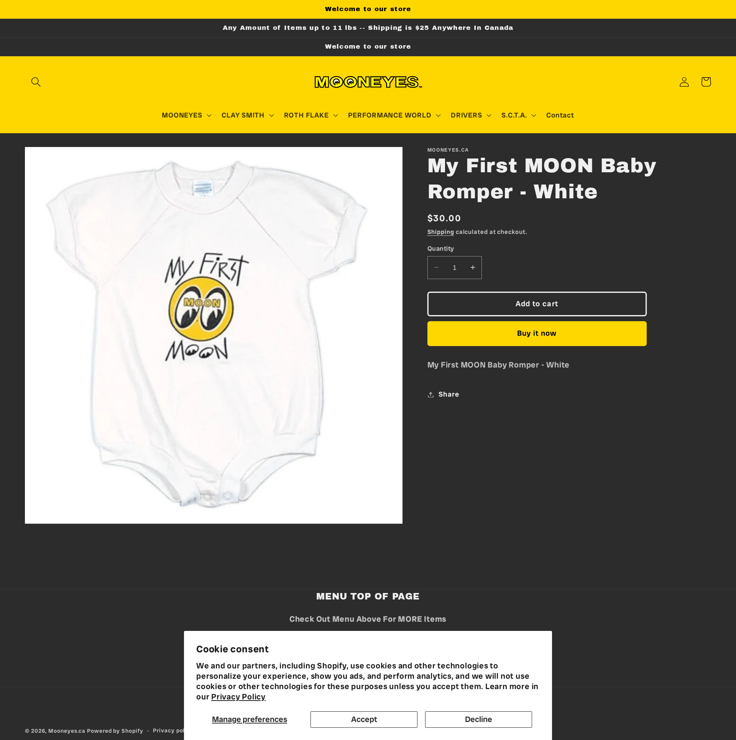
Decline (478, 719)
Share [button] (449, 394)
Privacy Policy (238, 696)
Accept (364, 719)
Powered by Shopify (115, 730)
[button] (36, 82)
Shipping (440, 232)
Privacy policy (173, 730)
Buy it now (537, 333)
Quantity (440, 248)
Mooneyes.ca (66, 730)
